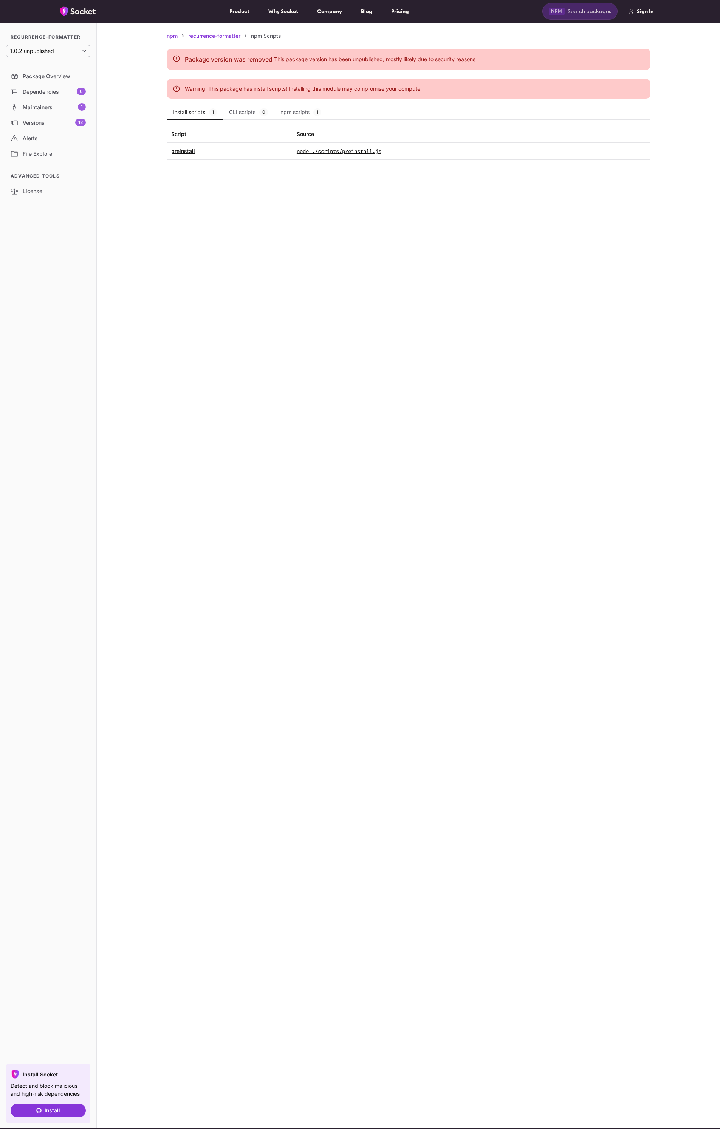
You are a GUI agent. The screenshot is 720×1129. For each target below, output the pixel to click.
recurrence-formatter (214, 35)
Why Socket (283, 11)
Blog (366, 11)
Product (239, 11)
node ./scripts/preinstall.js (339, 151)
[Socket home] (78, 11)
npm (172, 35)
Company (329, 11)
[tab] (195, 112)
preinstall (183, 151)
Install (52, 1110)
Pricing (400, 11)
